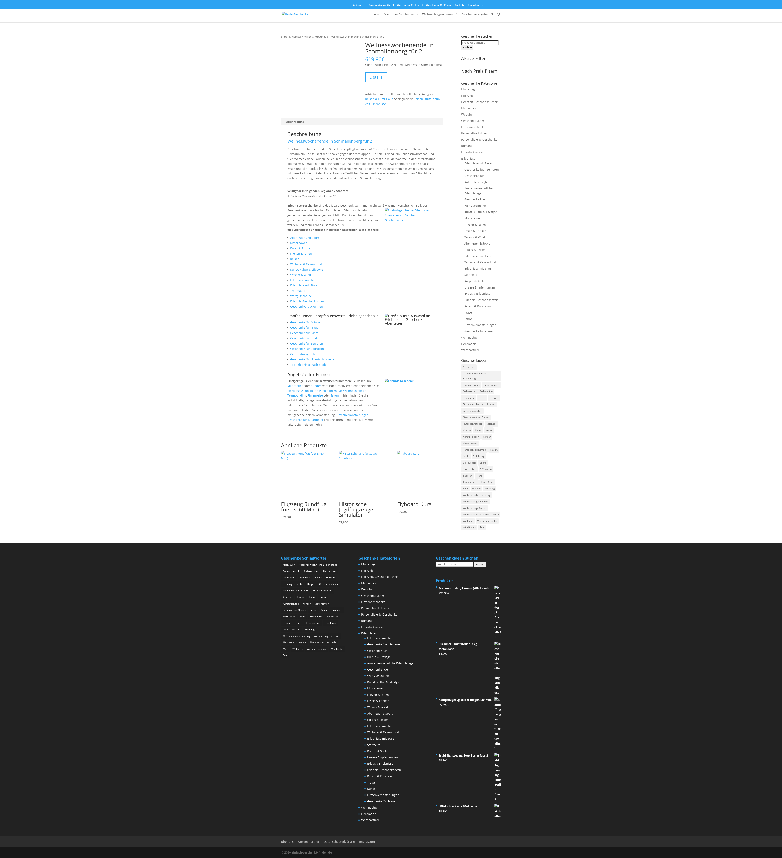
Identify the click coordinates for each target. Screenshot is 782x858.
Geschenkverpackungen (306, 306)
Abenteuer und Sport (304, 238)
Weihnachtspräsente (474, 508)
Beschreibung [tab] (294, 122)
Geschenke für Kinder (439, 5)
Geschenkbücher (472, 121)
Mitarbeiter (295, 386)
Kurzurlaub (432, 99)
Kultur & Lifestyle (476, 182)
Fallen (482, 398)
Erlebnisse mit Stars (303, 285)
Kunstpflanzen (471, 436)
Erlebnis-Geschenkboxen (307, 301)
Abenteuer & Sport (477, 243)
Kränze (467, 430)
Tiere (479, 475)
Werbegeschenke (487, 521)
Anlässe (356, 5)
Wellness (468, 521)
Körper (487, 436)
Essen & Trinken (301, 248)
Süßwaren (486, 469)
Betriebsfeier (319, 391)
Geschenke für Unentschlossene (312, 359)
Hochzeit (467, 96)
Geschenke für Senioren (306, 343)
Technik (459, 5)
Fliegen (491, 404)
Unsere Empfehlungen (479, 287)
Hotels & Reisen (475, 250)
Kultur (478, 430)
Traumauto (297, 291)
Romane (466, 146)
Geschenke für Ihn (408, 5)
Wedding (467, 114)
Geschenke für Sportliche (307, 349)
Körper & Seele (474, 281)
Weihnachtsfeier (354, 391)
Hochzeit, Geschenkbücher (479, 102)
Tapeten (467, 475)
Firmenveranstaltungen (352, 415)
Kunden (316, 386)
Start (284, 37)
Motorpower (298, 243)
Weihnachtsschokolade (476, 514)
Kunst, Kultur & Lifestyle (306, 269)
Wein (496, 514)
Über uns (287, 842)
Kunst (468, 319)
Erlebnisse (473, 5)
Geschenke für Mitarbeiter (305, 420)
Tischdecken (470, 482)
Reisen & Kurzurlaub (316, 37)
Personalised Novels (475, 133)
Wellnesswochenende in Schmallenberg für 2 (329, 141)
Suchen (467, 47)
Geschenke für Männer (306, 322)
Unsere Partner (308, 842)
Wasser (476, 488)
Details (376, 77)
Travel (468, 312)
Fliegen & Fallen (301, 254)
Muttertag (468, 89)
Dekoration (468, 344)
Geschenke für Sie (379, 5)
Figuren (494, 398)
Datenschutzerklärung (339, 842)
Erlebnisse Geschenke (398, 14)
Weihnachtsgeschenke (437, 14)
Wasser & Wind (300, 275)
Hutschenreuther (472, 423)
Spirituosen (469, 462)
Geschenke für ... (475, 176)
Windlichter (469, 527)
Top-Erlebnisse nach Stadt (308, 365)
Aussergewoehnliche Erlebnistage (475, 376)
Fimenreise (315, 395)
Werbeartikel (470, 350)
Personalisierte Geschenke (479, 139)
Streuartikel (469, 469)
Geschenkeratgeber (475, 14)
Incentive (335, 391)
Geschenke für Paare (304, 333)
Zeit (367, 104)
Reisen (418, 99)
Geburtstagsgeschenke (305, 354)
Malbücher (468, 108)
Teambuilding (296, 395)
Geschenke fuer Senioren (481, 169)
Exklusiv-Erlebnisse (477, 293)
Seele (466, 456)
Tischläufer (487, 482)
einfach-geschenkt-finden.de (312, 852)
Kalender (491, 423)
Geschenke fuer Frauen (476, 417)
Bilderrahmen (491, 385)
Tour (465, 488)
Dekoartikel (469, 391)
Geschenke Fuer (475, 199)
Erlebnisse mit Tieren (304, 280)
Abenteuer (469, 367)
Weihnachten (470, 337)
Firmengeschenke (473, 127)
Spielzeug (478, 456)
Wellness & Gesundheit (306, 264)
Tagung (335, 395)
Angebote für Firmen (309, 374)
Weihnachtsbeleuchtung (476, 495)
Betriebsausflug (298, 391)
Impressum (367, 842)
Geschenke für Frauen (305, 327)
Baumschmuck (471, 385)
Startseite (470, 275)
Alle (376, 14)
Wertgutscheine (301, 296)
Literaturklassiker (473, 152)
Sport (483, 462)
